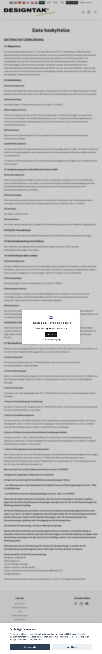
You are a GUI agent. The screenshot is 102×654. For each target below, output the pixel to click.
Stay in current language (51, 339)
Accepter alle (30, 647)
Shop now (51, 334)
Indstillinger (72, 647)
